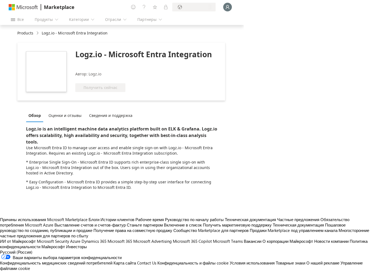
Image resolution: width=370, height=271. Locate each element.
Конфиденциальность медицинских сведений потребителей (56, 263)
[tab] (36, 115)
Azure (75, 241)
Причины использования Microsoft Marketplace (43, 219)
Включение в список (183, 225)
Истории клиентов (117, 219)
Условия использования (252, 263)
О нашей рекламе (322, 263)
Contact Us (146, 263)
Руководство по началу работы (194, 219)
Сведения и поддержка (110, 115)
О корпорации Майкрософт (287, 241)
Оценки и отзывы (65, 115)
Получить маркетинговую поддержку (237, 225)
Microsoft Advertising (152, 241)
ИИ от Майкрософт (18, 241)
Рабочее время (149, 219)
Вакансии (252, 241)
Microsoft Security (53, 241)
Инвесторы (76, 246)
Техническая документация (250, 219)
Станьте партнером (145, 225)
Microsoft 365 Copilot (192, 241)
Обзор (34, 115)
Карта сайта (124, 263)
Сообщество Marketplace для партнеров (211, 230)
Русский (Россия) (16, 252)
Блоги (94, 219)
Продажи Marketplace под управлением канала (293, 230)
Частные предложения (298, 219)
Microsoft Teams (228, 241)
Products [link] (25, 33)
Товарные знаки (290, 263)
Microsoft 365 (120, 241)
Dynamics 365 (94, 241)
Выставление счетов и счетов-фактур (90, 225)
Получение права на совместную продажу (132, 230)
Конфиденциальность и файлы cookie (193, 263)
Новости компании (331, 241)
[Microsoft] (23, 7)
